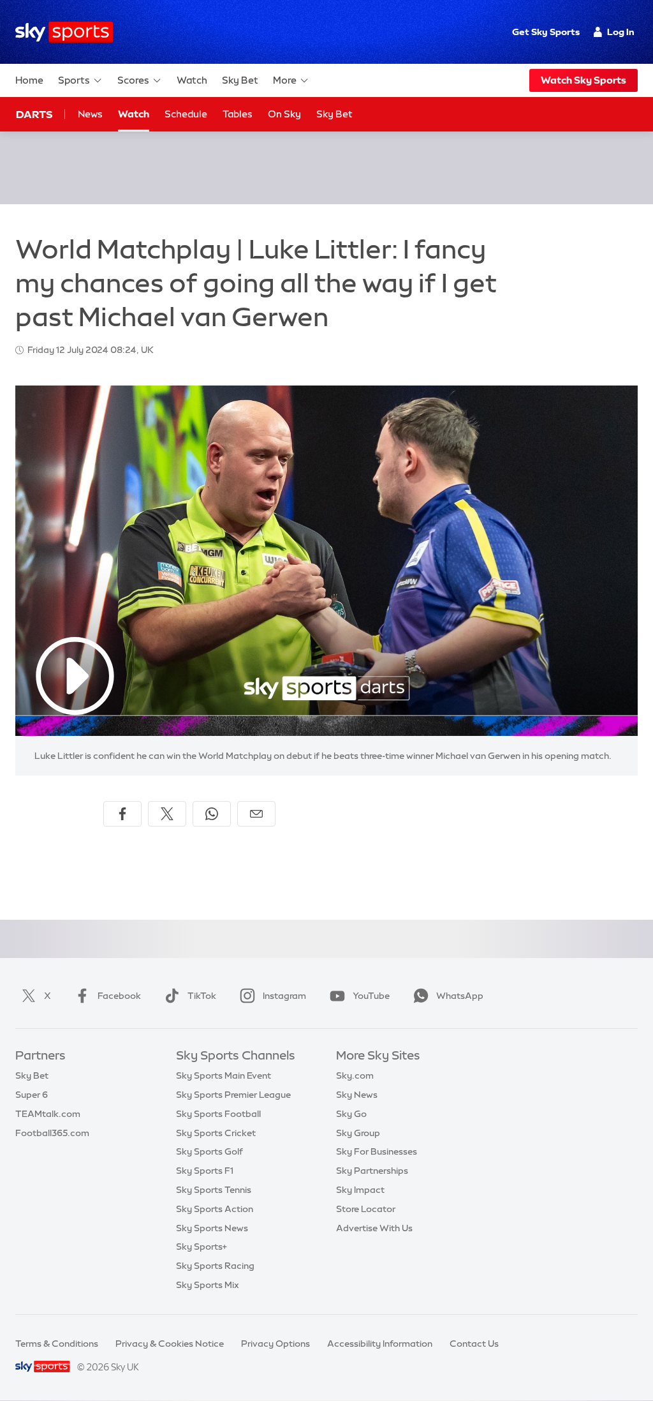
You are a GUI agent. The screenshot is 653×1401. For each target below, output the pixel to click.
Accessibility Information (379, 1343)
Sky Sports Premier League (233, 1094)
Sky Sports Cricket (216, 1132)
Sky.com (355, 1075)
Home (29, 80)
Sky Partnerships (372, 1170)
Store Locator (365, 1208)
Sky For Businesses (376, 1151)
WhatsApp (459, 995)
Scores (133, 80)
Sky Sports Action (214, 1208)
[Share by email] (256, 814)
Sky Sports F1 (204, 1170)
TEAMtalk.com (47, 1113)
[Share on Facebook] (122, 814)
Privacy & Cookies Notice (169, 1343)
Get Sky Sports (546, 31)
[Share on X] (167, 814)
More (285, 80)
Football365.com (52, 1132)
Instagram (284, 995)
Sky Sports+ (201, 1246)
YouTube (371, 995)
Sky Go (351, 1113)
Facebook (119, 995)
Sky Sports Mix (207, 1284)
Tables (238, 114)
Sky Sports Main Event (223, 1075)
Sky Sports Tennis (213, 1189)
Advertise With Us (374, 1228)
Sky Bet (240, 80)
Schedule (186, 114)
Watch (192, 80)
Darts (34, 114)
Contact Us (474, 1343)
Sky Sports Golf (209, 1151)
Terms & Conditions (56, 1343)
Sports (74, 80)
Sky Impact (360, 1189)
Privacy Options (275, 1343)
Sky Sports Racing (215, 1265)
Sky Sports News (212, 1228)
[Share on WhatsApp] (212, 814)
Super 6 (31, 1094)
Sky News (357, 1094)
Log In (621, 31)
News (90, 114)
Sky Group (358, 1132)
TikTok (201, 995)
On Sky (284, 114)
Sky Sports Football (218, 1113)
